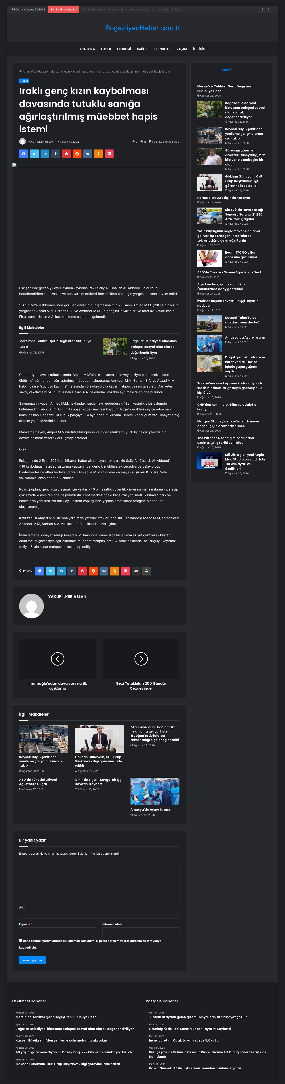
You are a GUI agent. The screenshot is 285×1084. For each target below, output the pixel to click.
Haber (106, 49)
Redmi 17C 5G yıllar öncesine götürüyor (241, 254)
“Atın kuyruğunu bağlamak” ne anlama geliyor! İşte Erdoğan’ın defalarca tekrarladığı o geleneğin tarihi (154, 733)
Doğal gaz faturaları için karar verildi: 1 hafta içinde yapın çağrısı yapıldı (245, 364)
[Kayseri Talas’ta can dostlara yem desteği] (209, 323)
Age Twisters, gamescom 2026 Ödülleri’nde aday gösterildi (222, 286)
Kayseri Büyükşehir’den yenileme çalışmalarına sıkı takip (119, 9)
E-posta (26, 924)
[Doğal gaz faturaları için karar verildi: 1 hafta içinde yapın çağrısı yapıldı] (209, 363)
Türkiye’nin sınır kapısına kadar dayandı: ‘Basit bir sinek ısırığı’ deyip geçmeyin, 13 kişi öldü (230, 388)
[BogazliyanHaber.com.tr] (142, 27)
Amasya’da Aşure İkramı (150, 809)
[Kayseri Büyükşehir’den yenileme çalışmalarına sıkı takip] (43, 739)
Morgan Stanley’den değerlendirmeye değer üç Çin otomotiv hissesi (228, 423)
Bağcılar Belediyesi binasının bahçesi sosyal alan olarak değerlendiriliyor (153, 347)
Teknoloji (162, 49)
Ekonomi (124, 49)
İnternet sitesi (112, 924)
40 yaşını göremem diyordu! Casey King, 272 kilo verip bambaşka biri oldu (245, 157)
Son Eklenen (232, 70)
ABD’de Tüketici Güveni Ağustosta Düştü (38, 781)
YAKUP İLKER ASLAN (40, 141)
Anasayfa (87, 49)
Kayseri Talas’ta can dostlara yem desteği (242, 320)
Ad (22, 907)
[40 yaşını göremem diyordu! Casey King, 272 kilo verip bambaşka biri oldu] (209, 156)
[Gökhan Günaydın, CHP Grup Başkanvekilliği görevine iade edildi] (99, 739)
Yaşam (182, 49)
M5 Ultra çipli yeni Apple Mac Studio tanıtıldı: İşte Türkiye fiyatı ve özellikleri (245, 461)
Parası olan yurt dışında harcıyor (223, 198)
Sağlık (142, 49)
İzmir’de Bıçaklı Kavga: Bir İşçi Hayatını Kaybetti (98, 781)
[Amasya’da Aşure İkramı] (154, 791)
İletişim (199, 49)
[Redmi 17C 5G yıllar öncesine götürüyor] (209, 258)
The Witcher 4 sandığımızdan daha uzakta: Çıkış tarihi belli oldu (225, 440)
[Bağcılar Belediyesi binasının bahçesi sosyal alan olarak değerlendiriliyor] (115, 346)
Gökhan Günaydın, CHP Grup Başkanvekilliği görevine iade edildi (98, 761)
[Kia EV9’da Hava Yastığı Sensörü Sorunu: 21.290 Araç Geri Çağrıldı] (209, 216)
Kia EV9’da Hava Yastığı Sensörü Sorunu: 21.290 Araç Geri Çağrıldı (244, 214)
